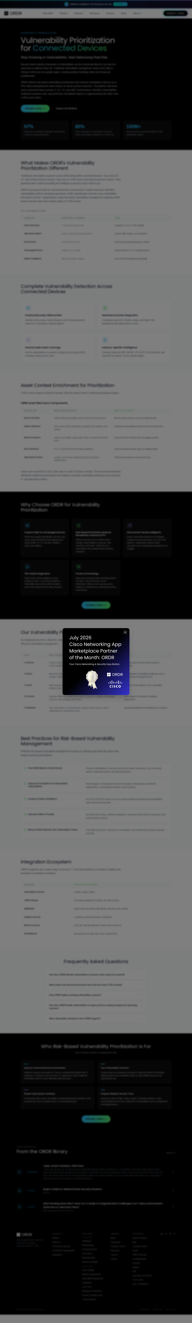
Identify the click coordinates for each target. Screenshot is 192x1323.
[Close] (125, 632)
